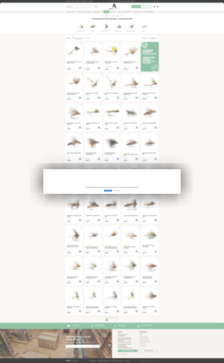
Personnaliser (116, 190)
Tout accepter (108, 190)
